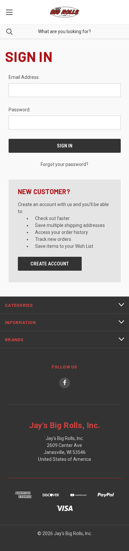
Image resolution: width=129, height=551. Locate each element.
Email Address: (24, 77)
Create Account (49, 264)
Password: (19, 109)
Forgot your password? (64, 164)
